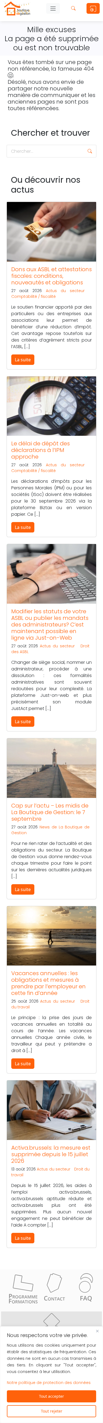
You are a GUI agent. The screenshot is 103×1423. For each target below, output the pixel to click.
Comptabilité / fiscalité (33, 296)
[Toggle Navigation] (53, 8)
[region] (51, 1374)
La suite (23, 360)
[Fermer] (97, 1331)
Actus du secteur (65, 290)
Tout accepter (51, 1396)
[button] (90, 151)
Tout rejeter (51, 1411)
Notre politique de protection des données (49, 1382)
